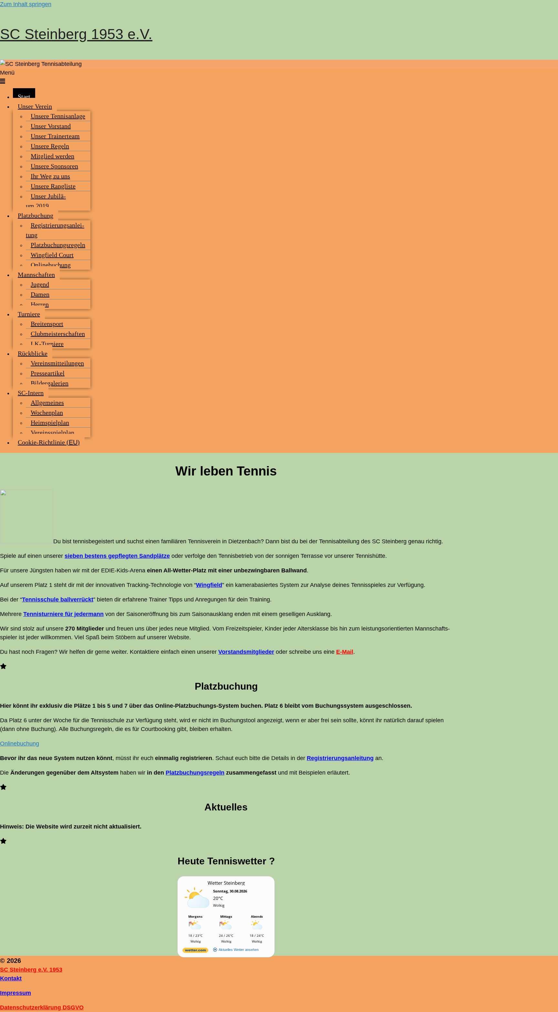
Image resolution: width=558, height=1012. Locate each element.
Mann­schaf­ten (36, 274)
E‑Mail (344, 652)
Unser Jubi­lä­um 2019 (46, 201)
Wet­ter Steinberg (226, 883)
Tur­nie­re (29, 314)
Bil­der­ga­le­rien (49, 383)
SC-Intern (31, 392)
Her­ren (40, 304)
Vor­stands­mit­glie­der (246, 652)
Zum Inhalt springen (25, 4)
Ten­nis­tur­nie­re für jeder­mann (63, 614)
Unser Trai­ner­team (55, 136)
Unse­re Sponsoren (54, 166)
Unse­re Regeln (50, 146)
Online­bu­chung (51, 264)
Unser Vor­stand (51, 126)
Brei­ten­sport (47, 323)
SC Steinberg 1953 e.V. (76, 34)
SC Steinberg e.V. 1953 (31, 969)
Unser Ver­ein (35, 106)
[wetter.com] (195, 951)
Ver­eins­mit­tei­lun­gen (57, 363)
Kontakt (11, 978)
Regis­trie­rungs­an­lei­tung (55, 230)
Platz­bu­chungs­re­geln (58, 244)
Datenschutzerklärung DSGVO (42, 1007)
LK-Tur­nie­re (47, 343)
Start (24, 96)
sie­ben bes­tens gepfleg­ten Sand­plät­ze (117, 556)
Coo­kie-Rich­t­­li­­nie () (49, 442)
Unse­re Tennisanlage (58, 116)
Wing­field (209, 585)
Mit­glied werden (52, 156)
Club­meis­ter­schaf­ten (58, 333)
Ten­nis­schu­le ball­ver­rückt (57, 599)
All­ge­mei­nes (47, 402)
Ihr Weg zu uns (50, 176)
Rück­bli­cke (32, 353)
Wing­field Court (52, 254)
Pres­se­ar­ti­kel (48, 373)
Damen (40, 294)
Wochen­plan (47, 412)
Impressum (15, 993)
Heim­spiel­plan (50, 422)
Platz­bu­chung (35, 215)
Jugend (40, 284)
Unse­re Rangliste (53, 186)
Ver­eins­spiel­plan (52, 432)
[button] (279, 77)
